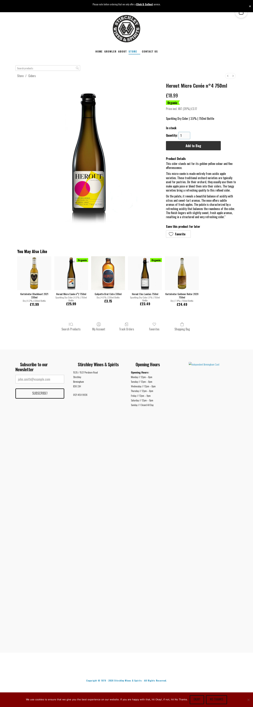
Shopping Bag (182, 329)
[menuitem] (227, 76)
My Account (98, 329)
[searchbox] (47, 68)
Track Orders (126, 329)
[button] (178, 234)
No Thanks (216, 699)
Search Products (71, 329)
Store (20, 76)
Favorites (154, 329)
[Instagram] (150, 671)
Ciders (32, 76)
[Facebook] (103, 671)
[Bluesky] (134, 671)
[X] (119, 671)
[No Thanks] (248, 700)
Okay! (197, 699)
